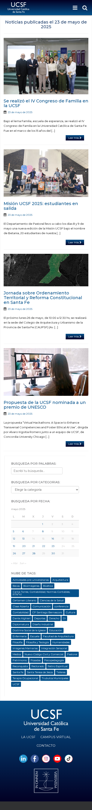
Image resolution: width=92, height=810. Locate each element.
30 (53, 553)
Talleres (60, 672)
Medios (17, 654)
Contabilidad (20, 612)
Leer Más (74, 137)
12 (14, 538)
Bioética (48, 585)
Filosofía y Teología (37, 642)
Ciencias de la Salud (52, 600)
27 (23, 553)
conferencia (61, 606)
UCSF (16, 684)
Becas (16, 585)
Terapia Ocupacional (25, 678)
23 (53, 546)
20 (24, 546)
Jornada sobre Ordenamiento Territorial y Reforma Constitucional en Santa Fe (43, 297)
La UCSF (28, 737)
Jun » (23, 563)
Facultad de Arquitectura (58, 636)
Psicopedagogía (54, 660)
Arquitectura (60, 579)
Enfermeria (20, 636)
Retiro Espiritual (58, 666)
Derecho (54, 618)
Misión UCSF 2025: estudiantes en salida (41, 206)
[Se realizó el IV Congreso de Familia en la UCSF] (46, 66)
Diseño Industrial (43, 624)
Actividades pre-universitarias (31, 579)
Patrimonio (20, 660)
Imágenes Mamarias (25, 648)
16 (53, 538)
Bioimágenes (31, 585)
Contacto (46, 745)
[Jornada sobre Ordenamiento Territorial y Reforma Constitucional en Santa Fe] (46, 270)
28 (34, 553)
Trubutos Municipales (55, 678)
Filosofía (17, 642)
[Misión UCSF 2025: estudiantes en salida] (46, 173)
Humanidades (61, 642)
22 (43, 546)
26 (14, 553)
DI (64, 618)
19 (14, 546)
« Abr (14, 563)
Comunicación (42, 606)
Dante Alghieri (22, 618)
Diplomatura (21, 624)
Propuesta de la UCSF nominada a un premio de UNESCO (45, 405)
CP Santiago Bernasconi (47, 612)
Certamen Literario (24, 600)
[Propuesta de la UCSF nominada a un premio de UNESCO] (46, 372)
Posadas (36, 660)
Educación (55, 630)
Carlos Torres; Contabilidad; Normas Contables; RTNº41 (41, 593)
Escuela (34, 636)
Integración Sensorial (54, 648)
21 (33, 546)
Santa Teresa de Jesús (40, 672)
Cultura (70, 612)
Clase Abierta (21, 606)
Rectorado (37, 666)
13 (23, 538)
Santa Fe (18, 672)
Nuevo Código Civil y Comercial (44, 654)
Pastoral (72, 654)
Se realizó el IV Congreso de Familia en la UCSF (46, 103)
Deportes (39, 618)
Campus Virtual (55, 737)
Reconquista (20, 666)
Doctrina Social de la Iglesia (29, 630)
